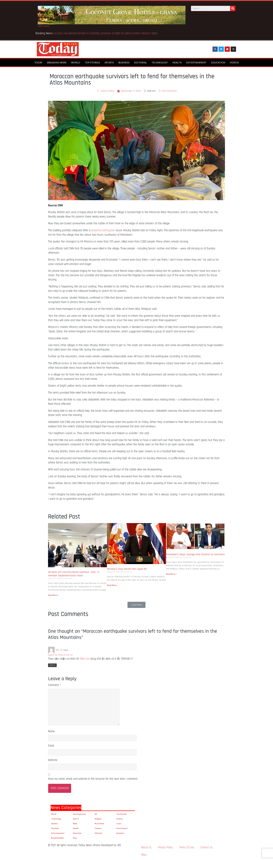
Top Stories (92, 62)
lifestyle (55, 828)
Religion (98, 819)
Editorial (140, 62)
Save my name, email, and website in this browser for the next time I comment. (93, 779)
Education (218, 62)
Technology (160, 62)
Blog (75, 838)
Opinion (54, 823)
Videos (234, 62)
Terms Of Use (186, 847)
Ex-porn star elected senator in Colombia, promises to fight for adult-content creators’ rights (106, 33)
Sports (109, 62)
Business (123, 62)
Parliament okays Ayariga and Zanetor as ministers (195, 554)
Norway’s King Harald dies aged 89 (127, 569)
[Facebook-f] (215, 49)
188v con (59, 649)
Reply (52, 665)
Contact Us (206, 847)
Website (52, 760)
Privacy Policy (165, 847)
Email (51, 746)
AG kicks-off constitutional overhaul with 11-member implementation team (74, 573)
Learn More (43, 26)
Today (38, 62)
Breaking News (56, 62)
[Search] (232, 8)
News (75, 823)
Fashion (98, 828)
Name (51, 731)
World (75, 62)
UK (96, 814)
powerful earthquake (103, 230)
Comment (54, 685)
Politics (119, 819)
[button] (136, 605)
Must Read (99, 823)
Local (118, 823)
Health (177, 62)
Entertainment (196, 62)
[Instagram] (233, 49)
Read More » (53, 595)
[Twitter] (221, 49)
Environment (122, 828)
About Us (146, 847)
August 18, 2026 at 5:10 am (60, 655)
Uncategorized (79, 814)
